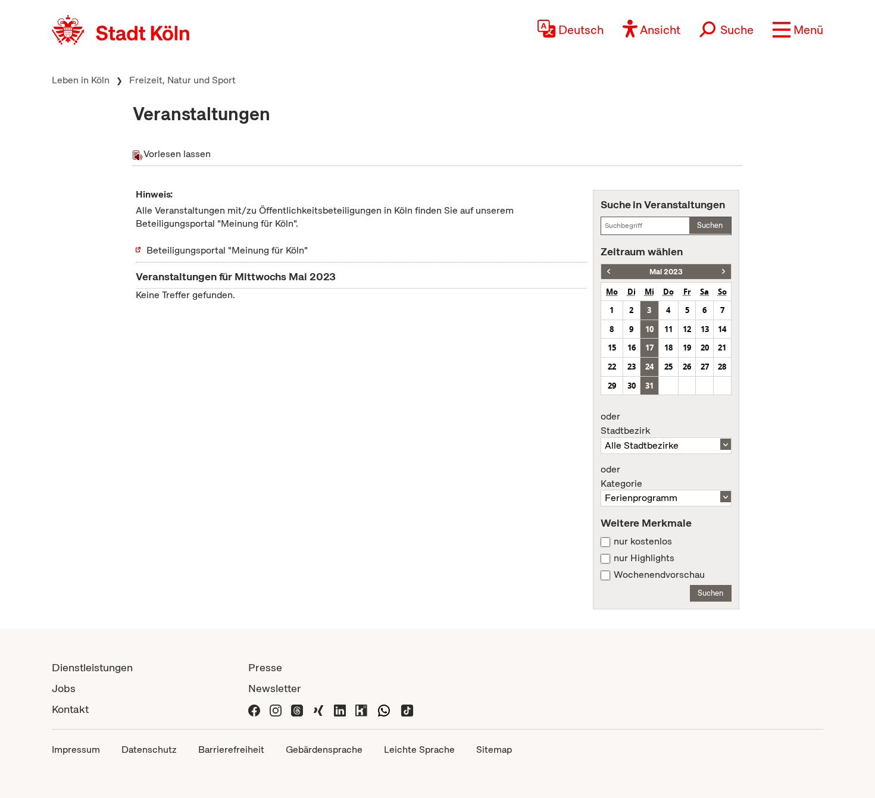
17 (649, 347)
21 (722, 347)
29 (612, 385)
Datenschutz (149, 749)
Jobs (64, 688)
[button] (798, 30)
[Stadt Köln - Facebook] (254, 709)
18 (668, 347)
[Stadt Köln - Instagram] (276, 709)
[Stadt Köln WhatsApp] (384, 709)
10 (649, 329)
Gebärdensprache (324, 749)
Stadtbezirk (625, 424)
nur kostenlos (643, 541)
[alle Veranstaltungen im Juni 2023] (723, 271)
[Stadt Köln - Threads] (297, 709)
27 (705, 366)
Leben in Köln (81, 80)
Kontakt (70, 709)
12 (687, 329)
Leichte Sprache (419, 749)
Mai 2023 (666, 272)
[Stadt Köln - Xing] (318, 709)
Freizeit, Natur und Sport (182, 80)
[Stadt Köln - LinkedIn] (340, 709)
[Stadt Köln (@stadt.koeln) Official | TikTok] (407, 709)
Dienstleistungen (92, 667)
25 (668, 366)
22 (612, 366)
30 (631, 385)
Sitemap (494, 749)
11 (668, 329)
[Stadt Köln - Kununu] (361, 709)
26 (687, 366)
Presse (265, 667)
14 (722, 329)
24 (649, 366)
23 (631, 366)
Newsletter (274, 688)
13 (705, 329)
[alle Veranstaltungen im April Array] (608, 271)
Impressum (76, 749)
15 (612, 347)
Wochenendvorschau (659, 575)
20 (705, 347)
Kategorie (621, 477)
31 (649, 385)
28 (722, 366)
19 (687, 347)
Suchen (710, 225)
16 (631, 347)
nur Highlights (644, 558)
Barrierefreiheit (231, 749)
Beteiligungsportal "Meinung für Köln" (227, 250)
